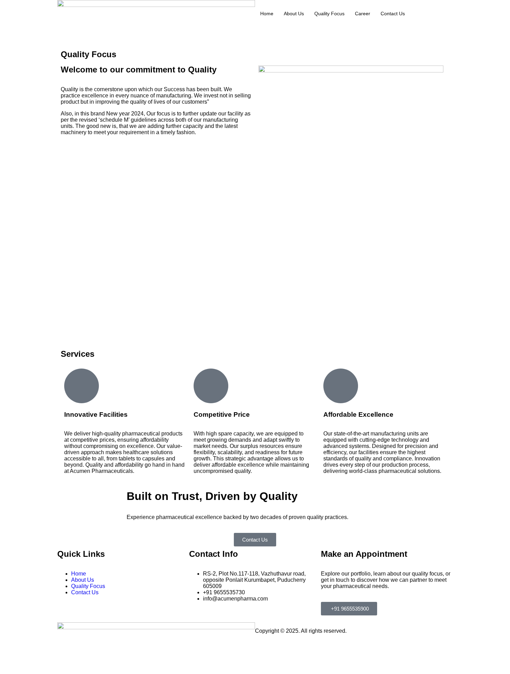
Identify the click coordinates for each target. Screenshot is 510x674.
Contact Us (393, 13)
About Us (294, 13)
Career (362, 13)
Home (266, 13)
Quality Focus (329, 13)
